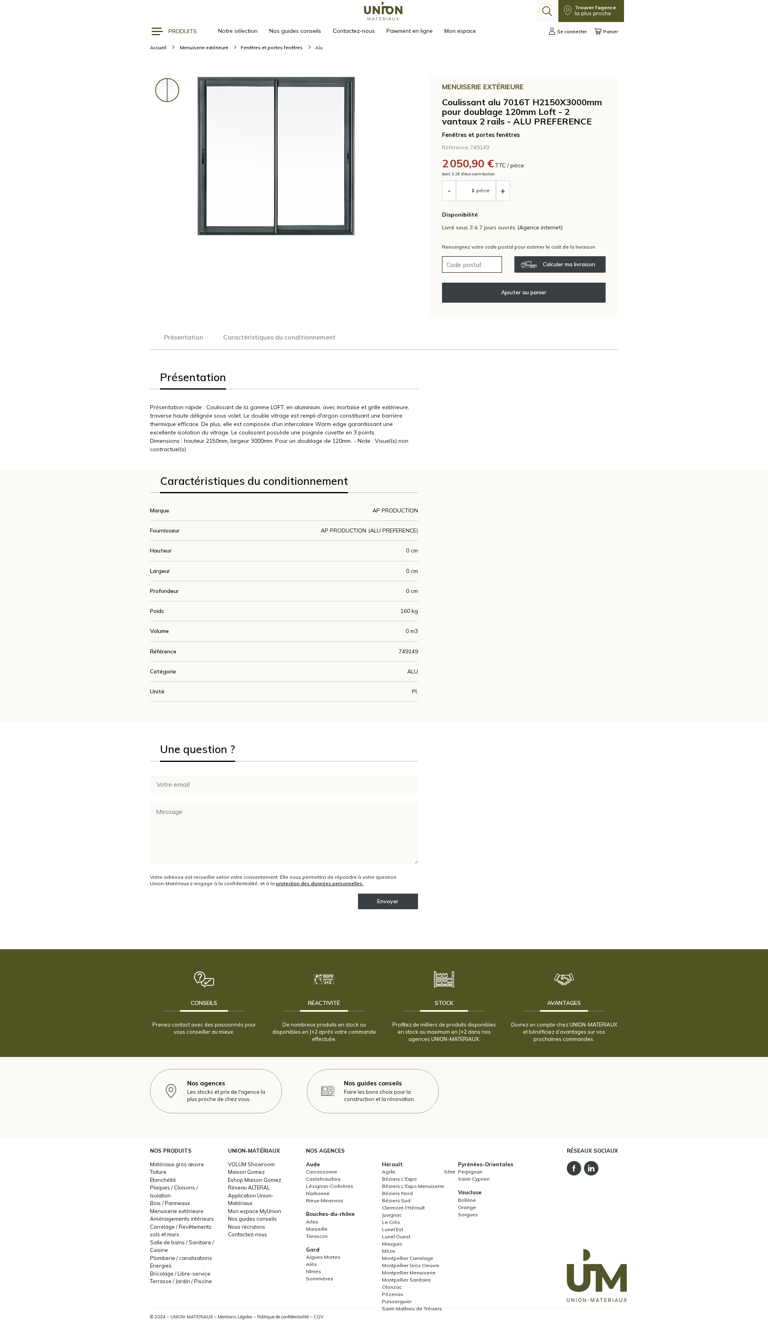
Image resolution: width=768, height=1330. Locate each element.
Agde (388, 1172)
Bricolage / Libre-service (180, 1273)
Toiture (158, 1172)
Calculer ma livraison (569, 264)
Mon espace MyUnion (254, 1211)
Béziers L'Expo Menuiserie (413, 1186)
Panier (610, 31)
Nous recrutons (246, 1227)
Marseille (317, 1229)
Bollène (467, 1200)
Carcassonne (321, 1172)
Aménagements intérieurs (182, 1218)
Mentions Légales (235, 1317)
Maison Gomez (246, 1172)
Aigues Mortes (323, 1257)
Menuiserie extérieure (177, 1211)
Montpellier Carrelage (407, 1258)
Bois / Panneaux (170, 1203)
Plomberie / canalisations (181, 1258)
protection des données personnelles (320, 883)
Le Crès (391, 1222)
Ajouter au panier (523, 292)
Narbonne (318, 1193)
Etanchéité (163, 1180)
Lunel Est (392, 1229)
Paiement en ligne (410, 30)
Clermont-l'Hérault (403, 1208)
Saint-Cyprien (474, 1179)
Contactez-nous (354, 30)
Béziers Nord (397, 1193)
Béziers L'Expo (399, 1179)
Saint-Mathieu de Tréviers (412, 1309)
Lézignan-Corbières (329, 1186)
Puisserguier (397, 1301)
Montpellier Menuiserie (409, 1273)
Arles (312, 1222)
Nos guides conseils (296, 30)
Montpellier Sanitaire (406, 1280)
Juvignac (392, 1215)
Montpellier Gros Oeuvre (410, 1265)
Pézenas (392, 1294)
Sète (449, 1172)
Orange (467, 1207)
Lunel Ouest (396, 1237)
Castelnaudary (323, 1179)
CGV (319, 1317)
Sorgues (468, 1214)
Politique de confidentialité (283, 1317)
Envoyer (387, 901)
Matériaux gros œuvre (177, 1164)
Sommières (319, 1279)
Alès (311, 1264)
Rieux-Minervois (324, 1200)
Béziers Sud (396, 1200)
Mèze (388, 1251)
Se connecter (572, 31)
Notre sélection (238, 30)
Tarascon (317, 1236)
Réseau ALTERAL (249, 1187)
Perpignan (470, 1172)
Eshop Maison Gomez (254, 1180)
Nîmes (313, 1271)
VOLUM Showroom (251, 1164)
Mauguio (392, 1244)
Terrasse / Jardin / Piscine (181, 1281)
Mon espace (460, 30)
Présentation (183, 337)
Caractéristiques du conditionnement (279, 337)
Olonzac (392, 1287)
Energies (161, 1265)
